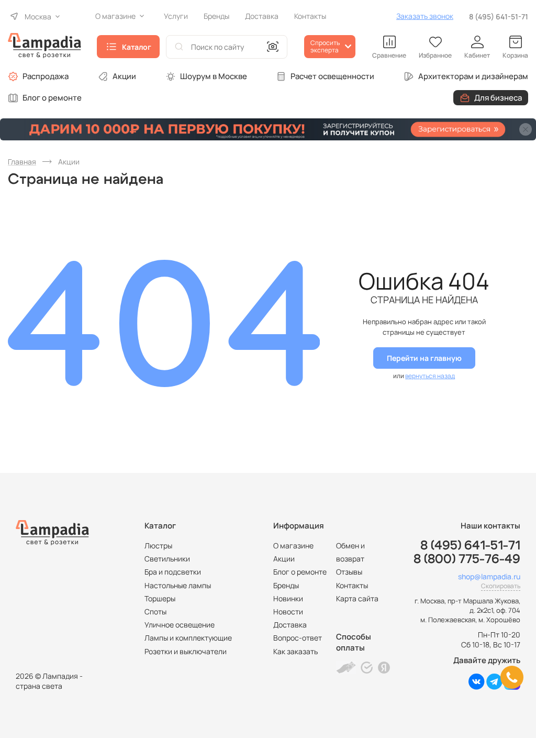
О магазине (293, 545)
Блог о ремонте (52, 97)
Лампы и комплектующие (188, 638)
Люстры (158, 545)
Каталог (136, 47)
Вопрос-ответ (297, 638)
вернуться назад (430, 375)
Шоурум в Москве (213, 76)
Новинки (288, 598)
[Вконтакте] (476, 687)
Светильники (167, 559)
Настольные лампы (177, 585)
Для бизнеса (498, 97)
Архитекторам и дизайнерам (473, 76)
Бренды (286, 585)
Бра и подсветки (172, 572)
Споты (155, 611)
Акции (124, 76)
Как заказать (295, 651)
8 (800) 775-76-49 (467, 559)
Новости (288, 611)
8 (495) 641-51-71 (498, 16)
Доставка (290, 625)
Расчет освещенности (332, 76)
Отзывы (349, 572)
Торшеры (159, 598)
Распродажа (46, 76)
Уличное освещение (179, 625)
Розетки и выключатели (185, 651)
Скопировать (500, 585)
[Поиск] (179, 47)
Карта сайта (357, 598)
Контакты (352, 585)
